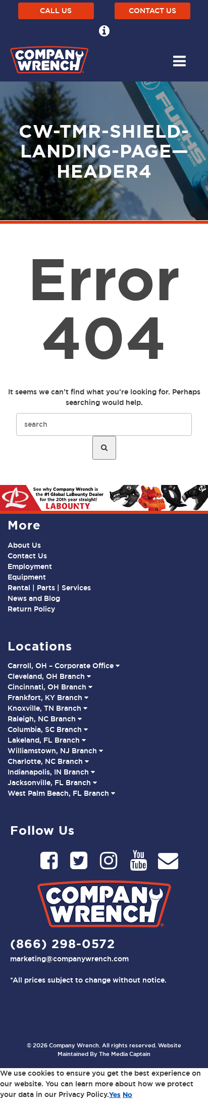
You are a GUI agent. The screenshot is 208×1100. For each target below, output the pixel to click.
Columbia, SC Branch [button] (46, 729)
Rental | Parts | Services (49, 588)
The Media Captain (124, 1054)
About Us (24, 545)
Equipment (27, 577)
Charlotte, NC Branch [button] (46, 761)
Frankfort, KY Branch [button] (46, 698)
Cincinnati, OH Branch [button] (48, 687)
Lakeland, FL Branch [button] (45, 740)
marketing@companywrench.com (69, 959)
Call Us (56, 11)
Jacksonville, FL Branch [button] (50, 783)
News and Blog (34, 598)
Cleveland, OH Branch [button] (47, 676)
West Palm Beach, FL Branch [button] (59, 793)
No (127, 1094)
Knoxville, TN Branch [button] (45, 708)
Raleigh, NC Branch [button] (43, 719)
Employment (30, 566)
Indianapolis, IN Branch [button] (49, 772)
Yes (115, 1094)
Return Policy (31, 609)
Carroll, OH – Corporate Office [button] (62, 666)
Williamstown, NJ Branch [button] (53, 751)
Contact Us (152, 11)
